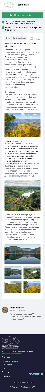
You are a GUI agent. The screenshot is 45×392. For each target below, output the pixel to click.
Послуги (6, 357)
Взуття (5, 372)
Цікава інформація (23, 38)
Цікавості (10, 38)
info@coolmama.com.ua (12, 354)
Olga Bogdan (17, 308)
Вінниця (24, 5)
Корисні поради (10, 361)
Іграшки (6, 376)
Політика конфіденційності (22, 382)
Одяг (4, 369)
